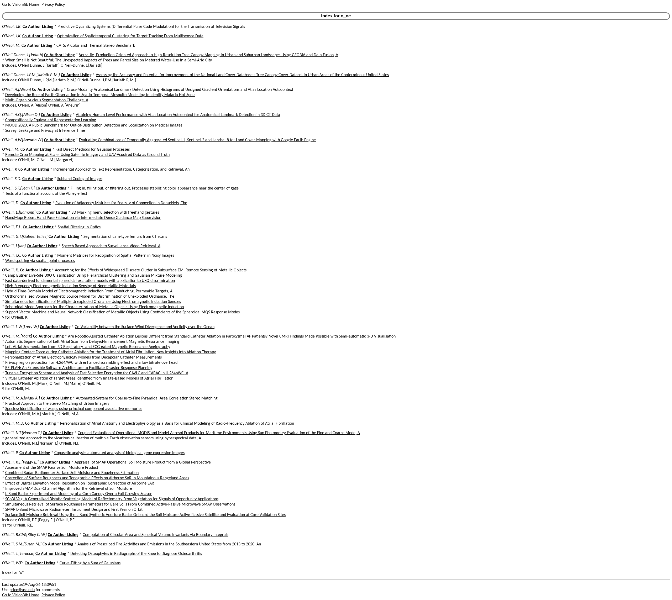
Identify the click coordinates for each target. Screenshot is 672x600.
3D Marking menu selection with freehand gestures (115, 212)
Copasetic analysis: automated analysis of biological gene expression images (119, 453)
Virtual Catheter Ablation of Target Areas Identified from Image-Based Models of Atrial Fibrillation (89, 378)
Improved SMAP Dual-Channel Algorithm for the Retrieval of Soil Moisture (68, 489)
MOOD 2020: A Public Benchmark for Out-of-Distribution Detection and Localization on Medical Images (93, 125)
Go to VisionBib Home (20, 5)
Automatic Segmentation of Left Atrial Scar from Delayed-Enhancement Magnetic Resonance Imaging (92, 342)
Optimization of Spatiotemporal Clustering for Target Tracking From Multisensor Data (130, 36)
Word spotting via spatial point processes (40, 261)
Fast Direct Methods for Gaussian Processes (92, 150)
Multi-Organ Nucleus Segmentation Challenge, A (46, 100)
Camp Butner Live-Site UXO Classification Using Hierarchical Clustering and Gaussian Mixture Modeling (93, 275)
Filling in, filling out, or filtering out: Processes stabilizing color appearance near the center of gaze (155, 188)
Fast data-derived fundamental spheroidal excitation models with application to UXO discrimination (90, 281)
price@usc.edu (22, 590)
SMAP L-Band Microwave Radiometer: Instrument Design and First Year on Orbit (74, 510)
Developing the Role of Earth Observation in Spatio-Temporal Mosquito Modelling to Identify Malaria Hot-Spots (100, 95)
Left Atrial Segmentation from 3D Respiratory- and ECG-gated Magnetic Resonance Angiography (87, 347)
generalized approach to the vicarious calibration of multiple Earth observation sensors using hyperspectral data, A (103, 438)
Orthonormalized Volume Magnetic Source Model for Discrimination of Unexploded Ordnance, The (89, 296)
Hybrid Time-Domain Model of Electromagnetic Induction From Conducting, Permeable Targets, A (88, 291)
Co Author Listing (38, 27)
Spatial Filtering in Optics (79, 227)
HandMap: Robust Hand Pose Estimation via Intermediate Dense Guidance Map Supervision (83, 218)
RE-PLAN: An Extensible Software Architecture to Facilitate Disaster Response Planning (79, 368)
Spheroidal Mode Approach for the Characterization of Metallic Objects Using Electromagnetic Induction (94, 307)
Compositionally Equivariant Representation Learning (50, 120)
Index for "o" (13, 573)
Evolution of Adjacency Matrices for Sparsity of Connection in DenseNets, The (121, 203)
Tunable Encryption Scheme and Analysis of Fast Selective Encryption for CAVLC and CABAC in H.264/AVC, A (96, 373)
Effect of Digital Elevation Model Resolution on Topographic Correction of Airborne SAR (79, 483)
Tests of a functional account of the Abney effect (46, 194)
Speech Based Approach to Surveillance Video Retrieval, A (111, 246)
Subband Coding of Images (79, 179)
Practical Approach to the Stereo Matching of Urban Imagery (57, 404)
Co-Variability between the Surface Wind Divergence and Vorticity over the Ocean (144, 327)
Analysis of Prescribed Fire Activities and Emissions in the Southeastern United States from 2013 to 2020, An (169, 544)
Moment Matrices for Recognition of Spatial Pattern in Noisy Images (115, 256)
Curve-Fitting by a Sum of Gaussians (90, 563)
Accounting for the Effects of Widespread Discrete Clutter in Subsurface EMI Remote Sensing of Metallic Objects (150, 270)
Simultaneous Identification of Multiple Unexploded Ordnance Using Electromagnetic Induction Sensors (93, 302)
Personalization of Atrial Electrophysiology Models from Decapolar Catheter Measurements (83, 357)
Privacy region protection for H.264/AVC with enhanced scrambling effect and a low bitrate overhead (91, 363)
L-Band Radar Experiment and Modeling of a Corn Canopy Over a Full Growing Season (78, 494)
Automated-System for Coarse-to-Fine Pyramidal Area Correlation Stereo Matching (147, 398)
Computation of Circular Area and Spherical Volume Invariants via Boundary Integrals (155, 535)
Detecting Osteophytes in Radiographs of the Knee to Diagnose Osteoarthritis (136, 554)
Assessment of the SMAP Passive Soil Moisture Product (51, 468)
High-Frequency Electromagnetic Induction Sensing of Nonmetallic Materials (70, 286)
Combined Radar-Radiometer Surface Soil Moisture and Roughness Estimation (72, 473)
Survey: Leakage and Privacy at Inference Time (45, 131)
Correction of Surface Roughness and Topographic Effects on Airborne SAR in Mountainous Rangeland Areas (97, 478)
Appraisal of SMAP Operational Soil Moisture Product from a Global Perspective (143, 462)
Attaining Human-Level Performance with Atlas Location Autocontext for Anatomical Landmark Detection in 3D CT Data (178, 115)
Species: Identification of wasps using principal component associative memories (73, 409)
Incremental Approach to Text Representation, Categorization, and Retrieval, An (121, 169)
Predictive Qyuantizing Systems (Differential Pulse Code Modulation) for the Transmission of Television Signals (151, 27)
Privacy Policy (53, 5)
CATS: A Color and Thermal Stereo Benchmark (95, 46)
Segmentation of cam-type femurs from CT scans (125, 237)
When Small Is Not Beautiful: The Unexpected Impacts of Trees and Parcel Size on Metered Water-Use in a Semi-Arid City (108, 60)
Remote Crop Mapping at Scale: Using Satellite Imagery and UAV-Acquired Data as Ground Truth (87, 155)
